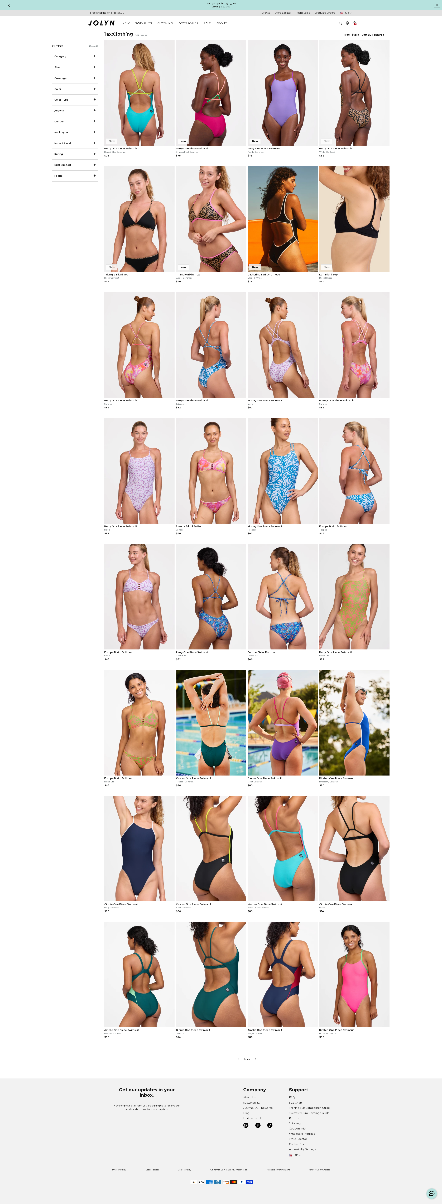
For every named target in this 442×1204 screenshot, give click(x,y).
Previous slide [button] (9, 5)
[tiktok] (269, 1126)
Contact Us (296, 1144)
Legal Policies (152, 1169)
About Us (249, 1097)
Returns (294, 1118)
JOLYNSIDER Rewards (257, 1107)
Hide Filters (351, 34)
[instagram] (245, 1126)
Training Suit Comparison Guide (309, 1107)
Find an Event (252, 1118)
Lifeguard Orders (325, 12)
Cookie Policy (184, 1169)
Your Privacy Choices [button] (319, 1169)
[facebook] (258, 1126)
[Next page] (255, 1059)
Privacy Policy (119, 1169)
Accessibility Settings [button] (302, 1149)
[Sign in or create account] (347, 23)
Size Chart (295, 1102)
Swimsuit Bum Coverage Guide (309, 1113)
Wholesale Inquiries (302, 1133)
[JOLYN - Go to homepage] (101, 23)
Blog (246, 1113)
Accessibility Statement (278, 1169)
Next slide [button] (433, 5)
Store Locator (283, 12)
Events (265, 12)
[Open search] (340, 23)
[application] (432, 1194)
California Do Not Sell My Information (229, 1169)
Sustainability (251, 1102)
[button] (354, 27)
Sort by (367, 34)
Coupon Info (297, 1128)
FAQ (292, 1097)
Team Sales (303, 12)
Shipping (295, 1123)
